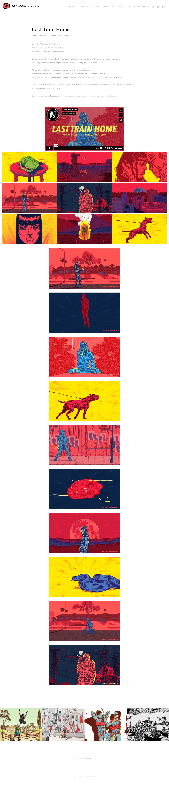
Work (97, 6)
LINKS (120, 6)
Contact (131, 6)
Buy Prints (143, 6)
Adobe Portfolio (89, 777)
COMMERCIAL (85, 6)
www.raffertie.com (52, 44)
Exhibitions (109, 6)
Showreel (71, 6)
